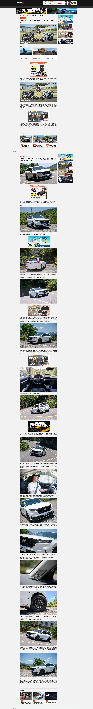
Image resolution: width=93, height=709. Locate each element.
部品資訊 (37, 6)
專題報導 (21, 6)
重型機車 (29, 6)
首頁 (17, 6)
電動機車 (45, 6)
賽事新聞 (41, 6)
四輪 (33, 6)
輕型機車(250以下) (25, 15)
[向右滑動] (56, 134)
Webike (29, 80)
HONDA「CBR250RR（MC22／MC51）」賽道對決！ (43, 80)
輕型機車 (25, 6)
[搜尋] (76, 7)
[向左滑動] (55, 134)
